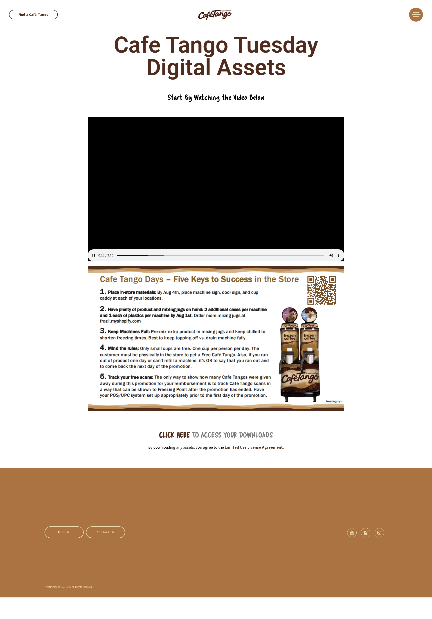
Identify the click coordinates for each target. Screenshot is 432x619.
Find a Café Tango (33, 14)
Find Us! (64, 532)
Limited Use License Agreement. (254, 447)
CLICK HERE (174, 435)
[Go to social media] (352, 532)
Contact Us (106, 532)
